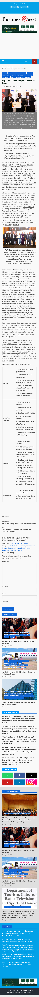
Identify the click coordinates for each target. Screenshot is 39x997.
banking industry (11, 358)
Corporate (30, 427)
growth (21, 317)
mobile (4, 308)
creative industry (14, 632)
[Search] (29, 61)
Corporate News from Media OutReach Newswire (17, 813)
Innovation (19, 218)
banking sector (13, 148)
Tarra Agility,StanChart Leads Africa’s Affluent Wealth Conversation (19, 741)
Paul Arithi (8, 86)
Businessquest (12, 993)
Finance (19, 202)
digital (30, 148)
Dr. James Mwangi (22, 493)
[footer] (19, 29)
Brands (24, 73)
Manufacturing (8, 698)
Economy (6, 693)
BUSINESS (29, 73)
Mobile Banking (8, 204)
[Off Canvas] (3, 61)
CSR (33, 204)
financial (15, 171)
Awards (5, 73)
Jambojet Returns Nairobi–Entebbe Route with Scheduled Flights (19, 659)
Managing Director (28, 272)
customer (5, 306)
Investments (6, 77)
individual (10, 270)
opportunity (32, 354)
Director (19, 286)
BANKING (12, 691)
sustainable (29, 315)
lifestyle (32, 308)
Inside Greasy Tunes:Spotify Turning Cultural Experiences (19, 628)
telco (10, 182)
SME (25, 200)
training (5, 222)
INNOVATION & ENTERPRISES (25, 75)
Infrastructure (28, 693)
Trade (14, 202)
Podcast (6, 637)
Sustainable (28, 204)
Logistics (31, 695)
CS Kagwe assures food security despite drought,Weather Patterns (17, 762)
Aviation (17, 661)
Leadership (7, 495)
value (13, 349)
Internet (21, 332)
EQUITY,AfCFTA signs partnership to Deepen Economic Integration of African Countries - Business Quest (19, 548)
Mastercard (30, 213)
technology (25, 306)
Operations (28, 286)
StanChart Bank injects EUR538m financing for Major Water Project (19, 689)
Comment (6, 561)
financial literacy (25, 220)
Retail (8, 200)
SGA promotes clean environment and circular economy (16, 529)
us (29, 297)
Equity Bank (10, 136)
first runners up (22, 323)
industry (25, 351)
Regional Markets (21, 667)
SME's (12, 77)
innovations (31, 144)
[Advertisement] (19, 46)
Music (28, 634)
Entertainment (24, 632)
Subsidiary (27, 77)
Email (4, 594)
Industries (13, 75)
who (9, 272)
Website (5, 601)
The (7, 144)
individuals (27, 388)
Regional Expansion (9, 667)
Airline (6, 661)
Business (24, 138)
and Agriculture (28, 206)
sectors (33, 182)
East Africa (14, 663)
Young (4, 211)
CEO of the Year (23, 491)
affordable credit (17, 222)
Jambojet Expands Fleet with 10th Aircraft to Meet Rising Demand (19, 731)
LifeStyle (23, 634)
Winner (23, 154)
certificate (6, 252)
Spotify (12, 637)
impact (28, 182)
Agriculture (30, 447)
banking (5, 182)
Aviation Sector (25, 661)
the (27, 136)
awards (18, 154)
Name (5, 587)
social (23, 182)
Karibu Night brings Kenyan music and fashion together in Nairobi (18, 721)
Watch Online (34, 61)
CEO (6, 274)
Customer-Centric (22, 328)
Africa (9, 211)
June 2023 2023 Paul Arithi (19, 544)
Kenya (7, 138)
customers (11, 297)
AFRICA (6, 691)
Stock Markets (19, 77)
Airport (11, 661)
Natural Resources (19, 698)
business (16, 224)
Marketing (19, 479)
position (21, 169)
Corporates (6, 75)
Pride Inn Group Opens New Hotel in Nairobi (19, 522)
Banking (30, 138)
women (8, 224)
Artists (6, 632)
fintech (15, 182)
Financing (5, 209)
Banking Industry (20, 691)
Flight (19, 663)
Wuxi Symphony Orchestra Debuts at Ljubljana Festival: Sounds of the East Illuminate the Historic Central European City (19, 805)
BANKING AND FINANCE (14, 73)
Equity (8, 154)
